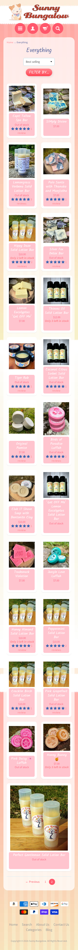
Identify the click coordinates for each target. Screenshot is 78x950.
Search (27, 924)
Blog (49, 929)
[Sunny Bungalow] (39, 12)
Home (10, 42)
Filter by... (39, 73)
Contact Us (61, 924)
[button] (21, 129)
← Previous (32, 882)
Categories (34, 929)
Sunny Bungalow (37, 941)
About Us (42, 924)
